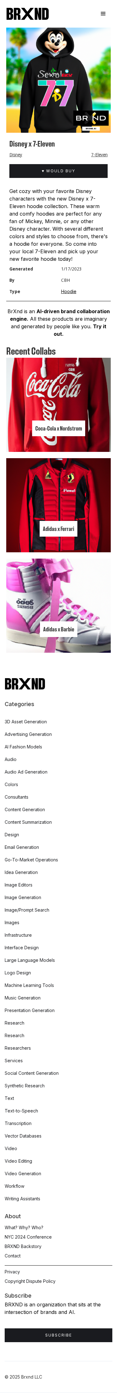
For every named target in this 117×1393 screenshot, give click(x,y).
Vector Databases (23, 1136)
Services (14, 1060)
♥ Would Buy (58, 171)
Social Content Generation (32, 1073)
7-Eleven (99, 154)
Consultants (16, 797)
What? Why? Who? (24, 1227)
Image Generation (23, 897)
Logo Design (18, 972)
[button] (103, 13)
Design (12, 834)
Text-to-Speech (21, 1110)
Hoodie (68, 291)
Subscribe (58, 1335)
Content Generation (25, 809)
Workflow (14, 1186)
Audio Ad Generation (26, 771)
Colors (11, 784)
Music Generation (23, 997)
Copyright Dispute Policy (30, 1281)
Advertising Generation (28, 734)
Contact (13, 1255)
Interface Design (22, 947)
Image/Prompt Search (27, 910)
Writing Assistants (22, 1198)
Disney (15, 154)
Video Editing (18, 1161)
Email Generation (22, 847)
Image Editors (18, 884)
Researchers (18, 1048)
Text (9, 1098)
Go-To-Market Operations (31, 859)
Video (11, 1148)
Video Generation (23, 1173)
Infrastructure (18, 935)
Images (12, 922)
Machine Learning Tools (29, 985)
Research (14, 1023)
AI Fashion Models (23, 746)
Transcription (18, 1123)
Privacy (12, 1271)
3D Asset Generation (26, 721)
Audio (11, 759)
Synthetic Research (25, 1085)
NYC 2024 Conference (28, 1237)
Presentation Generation (30, 1010)
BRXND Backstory (23, 1246)
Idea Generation (21, 872)
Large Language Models (30, 960)
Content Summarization (28, 822)
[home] (27, 14)
